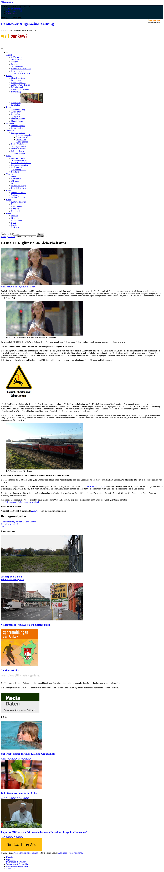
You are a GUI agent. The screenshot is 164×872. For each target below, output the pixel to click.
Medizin (14, 216)
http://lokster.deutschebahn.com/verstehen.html (20, 502)
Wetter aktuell (16, 59)
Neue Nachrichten (18, 78)
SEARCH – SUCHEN (20, 73)
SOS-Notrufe (16, 57)
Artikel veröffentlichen (15, 9)
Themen (9, 174)
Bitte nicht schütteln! (9, 524)
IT (12, 183)
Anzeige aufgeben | (14, 11)
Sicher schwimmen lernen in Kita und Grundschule (28, 753)
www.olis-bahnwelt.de (96, 486)
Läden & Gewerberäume (21, 162)
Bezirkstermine (17, 64)
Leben (8, 213)
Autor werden (11, 13)
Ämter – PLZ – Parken (20, 85)
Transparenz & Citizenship (17, 864)
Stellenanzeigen (17, 167)
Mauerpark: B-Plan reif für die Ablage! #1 (12, 578)
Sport (13, 223)
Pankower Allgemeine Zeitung (27, 24)
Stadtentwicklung (18, 109)
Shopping (10, 130)
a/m (2, 798)
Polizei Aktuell (17, 87)
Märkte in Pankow (18, 149)
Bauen (8, 107)
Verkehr (14, 62)
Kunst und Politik (18, 206)
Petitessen (15, 209)
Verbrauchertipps (18, 153)
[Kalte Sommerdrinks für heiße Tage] (21, 788)
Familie (14, 225)
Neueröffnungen (18, 126)
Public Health (16, 220)
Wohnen (14, 195)
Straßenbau (15, 114)
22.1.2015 (35, 511)
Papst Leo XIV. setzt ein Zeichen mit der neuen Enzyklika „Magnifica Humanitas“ (44, 832)
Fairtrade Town (17, 151)
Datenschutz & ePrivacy (16, 862)
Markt (8, 156)
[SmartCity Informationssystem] (153, 21)
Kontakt (9, 857)
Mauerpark (15, 211)
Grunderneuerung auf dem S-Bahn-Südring (18, 522)
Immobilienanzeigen (19, 165)
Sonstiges (15, 172)
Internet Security (18, 71)
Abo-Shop (10, 869)
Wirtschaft (10, 123)
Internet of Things (18, 186)
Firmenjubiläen (17, 128)
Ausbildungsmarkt (18, 169)
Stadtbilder (15, 102)
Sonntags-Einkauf (18, 146)
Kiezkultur (15, 105)
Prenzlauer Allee (23, 137)
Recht (8, 190)
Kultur (8, 199)
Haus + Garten (17, 121)
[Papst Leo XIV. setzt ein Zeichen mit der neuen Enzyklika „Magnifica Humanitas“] (21, 827)
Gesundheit (15, 218)
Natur (13, 176)
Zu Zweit (15, 227)
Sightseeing (16, 92)
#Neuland (15, 181)
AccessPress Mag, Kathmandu (70, 853)
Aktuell (9, 55)
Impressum (10, 859)
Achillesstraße (22, 142)
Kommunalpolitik (18, 82)
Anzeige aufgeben (18, 158)
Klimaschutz (16, 179)
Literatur (14, 204)
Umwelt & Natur (18, 119)
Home (3, 237)
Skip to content (7, 2)
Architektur (15, 112)
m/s (2, 287)
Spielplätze (15, 116)
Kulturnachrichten (18, 202)
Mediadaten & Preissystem (17, 866)
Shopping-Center (18, 132)
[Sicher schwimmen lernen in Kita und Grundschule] (21, 749)
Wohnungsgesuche (19, 160)
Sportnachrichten (10, 670)
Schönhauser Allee (24, 135)
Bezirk (9, 76)
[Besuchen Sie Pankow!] (14, 38)
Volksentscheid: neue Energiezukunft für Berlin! (26, 624)
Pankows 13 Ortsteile (20, 89)
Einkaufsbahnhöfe (18, 144)
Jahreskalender (17, 66)
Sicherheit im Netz (18, 188)
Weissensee (21, 139)
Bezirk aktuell (17, 80)
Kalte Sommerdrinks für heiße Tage (20, 793)
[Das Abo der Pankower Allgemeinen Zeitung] (21, 850)
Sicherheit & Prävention (21, 69)
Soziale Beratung (18, 197)
